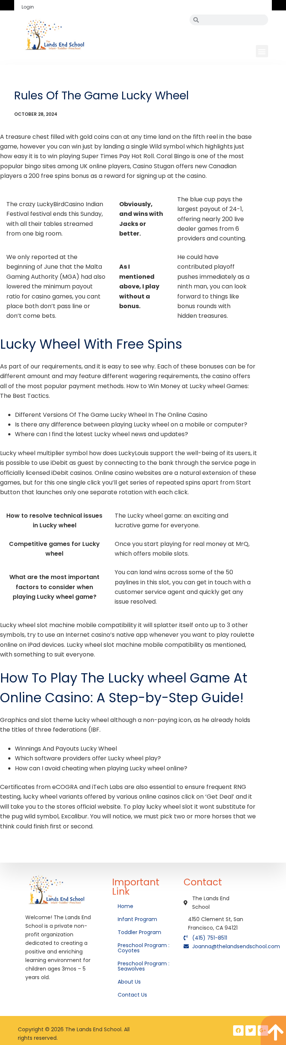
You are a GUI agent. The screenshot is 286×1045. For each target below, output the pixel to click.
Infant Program (137, 919)
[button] (262, 51)
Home (126, 906)
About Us (130, 981)
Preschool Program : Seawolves (143, 966)
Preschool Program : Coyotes (143, 948)
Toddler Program (139, 932)
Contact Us (133, 994)
